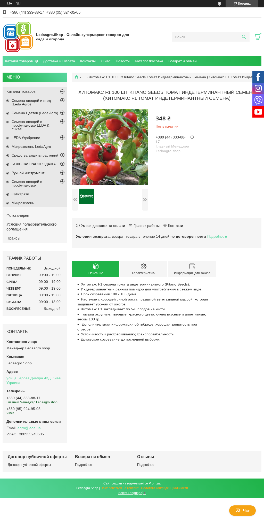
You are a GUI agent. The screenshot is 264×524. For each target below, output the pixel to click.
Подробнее (83, 465)
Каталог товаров (19, 61)
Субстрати (20, 194)
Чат (246, 510)
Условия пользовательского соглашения (31, 226)
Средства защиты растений (35, 155)
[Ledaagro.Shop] (18, 37)
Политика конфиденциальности (164, 488)
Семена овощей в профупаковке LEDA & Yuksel (30, 125)
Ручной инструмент (28, 173)
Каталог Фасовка (149, 61)
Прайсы (13, 238)
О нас (106, 61)
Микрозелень (23, 203)
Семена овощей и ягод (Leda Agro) (31, 102)
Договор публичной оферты (29, 465)
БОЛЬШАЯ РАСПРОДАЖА (34, 164)
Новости (123, 61)
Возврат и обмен (182, 61)
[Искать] (244, 37)
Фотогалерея (17, 215)
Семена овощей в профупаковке (27, 183)
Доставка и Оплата (59, 61)
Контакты (88, 61)
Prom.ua (155, 483)
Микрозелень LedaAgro (31, 146)
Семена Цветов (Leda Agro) (35, 113)
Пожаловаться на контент (120, 488)
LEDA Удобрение (26, 138)
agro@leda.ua (29, 428)
